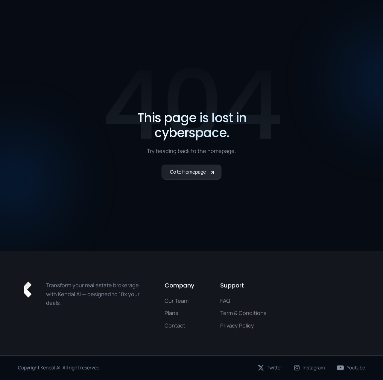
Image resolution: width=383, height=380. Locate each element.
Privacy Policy (237, 325)
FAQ (225, 300)
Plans (171, 313)
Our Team (177, 300)
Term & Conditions (243, 313)
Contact (175, 325)
